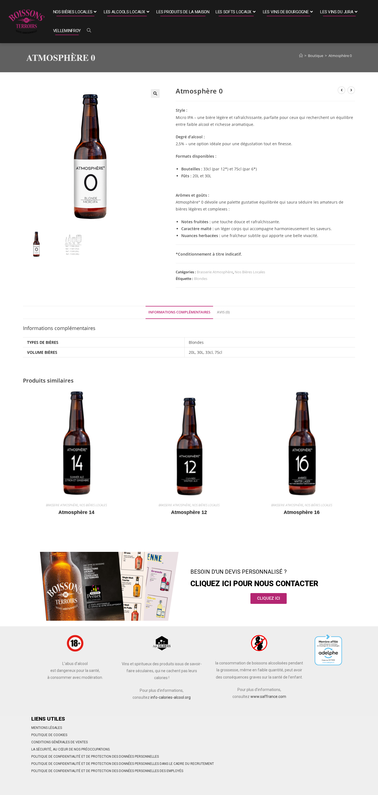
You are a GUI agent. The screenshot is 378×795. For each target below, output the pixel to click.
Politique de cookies (49, 735)
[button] (155, 93)
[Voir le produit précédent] (341, 90)
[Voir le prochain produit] (351, 90)
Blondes (200, 278)
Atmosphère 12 (189, 512)
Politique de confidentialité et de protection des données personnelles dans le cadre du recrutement (122, 764)
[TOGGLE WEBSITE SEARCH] (89, 31)
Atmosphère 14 (76, 512)
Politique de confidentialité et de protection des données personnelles (95, 756)
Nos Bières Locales (250, 271)
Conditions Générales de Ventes (59, 742)
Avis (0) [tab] (223, 312)
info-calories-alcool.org (171, 697)
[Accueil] (301, 55)
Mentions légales (46, 728)
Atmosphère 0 (340, 55)
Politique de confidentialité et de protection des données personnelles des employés (107, 771)
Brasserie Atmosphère (215, 271)
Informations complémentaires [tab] (179, 312)
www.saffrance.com (268, 696)
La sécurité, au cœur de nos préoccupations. (70, 749)
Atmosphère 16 (302, 512)
